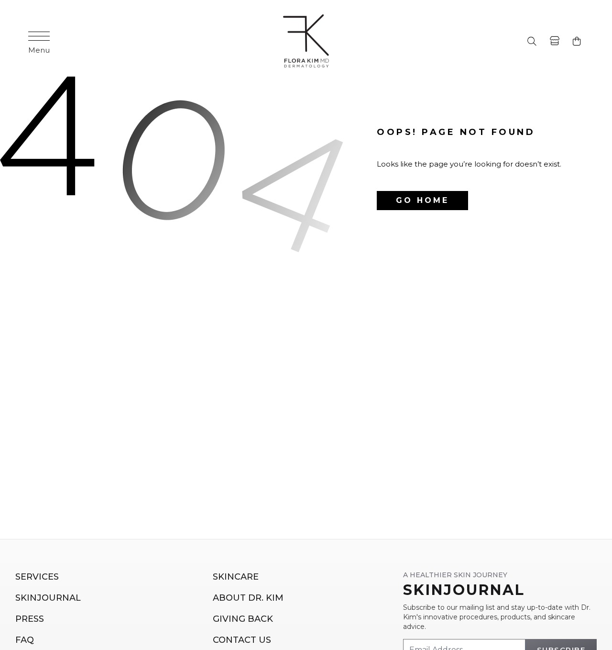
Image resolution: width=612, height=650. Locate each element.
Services (37, 577)
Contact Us (242, 640)
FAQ (24, 640)
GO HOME (422, 200)
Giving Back (243, 619)
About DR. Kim (248, 598)
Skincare (236, 577)
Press (29, 619)
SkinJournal (48, 598)
